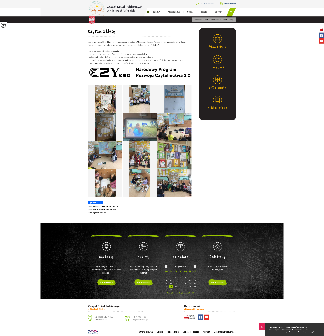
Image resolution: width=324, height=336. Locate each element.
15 (195, 280)
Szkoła (156, 12)
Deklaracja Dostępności (225, 332)
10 (171, 280)
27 (185, 287)
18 (176, 283)
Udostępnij (97, 202)
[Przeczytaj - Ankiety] (143, 246)
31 (171, 290)
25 (176, 287)
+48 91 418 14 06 (230, 4)
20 (185, 283)
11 (176, 280)
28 (190, 287)
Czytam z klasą (101, 31)
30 (166, 290)
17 (171, 283)
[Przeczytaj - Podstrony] (217, 246)
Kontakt (218, 12)
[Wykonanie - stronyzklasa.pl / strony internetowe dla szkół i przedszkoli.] (93, 332)
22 (195, 283)
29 (195, 287)
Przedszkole (174, 12)
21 (190, 283)
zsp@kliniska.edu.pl (208, 4)
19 (180, 283)
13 (185, 280)
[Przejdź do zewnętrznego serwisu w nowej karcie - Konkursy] (106, 246)
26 (180, 287)
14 (190, 280)
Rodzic (204, 12)
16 (166, 283)
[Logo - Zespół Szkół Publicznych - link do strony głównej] (115, 8)
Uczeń (190, 12)
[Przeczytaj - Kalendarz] (180, 246)
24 (171, 287)
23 (166, 287)
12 (180, 280)
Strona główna (146, 332)
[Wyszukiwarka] (231, 12)
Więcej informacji (106, 282)
